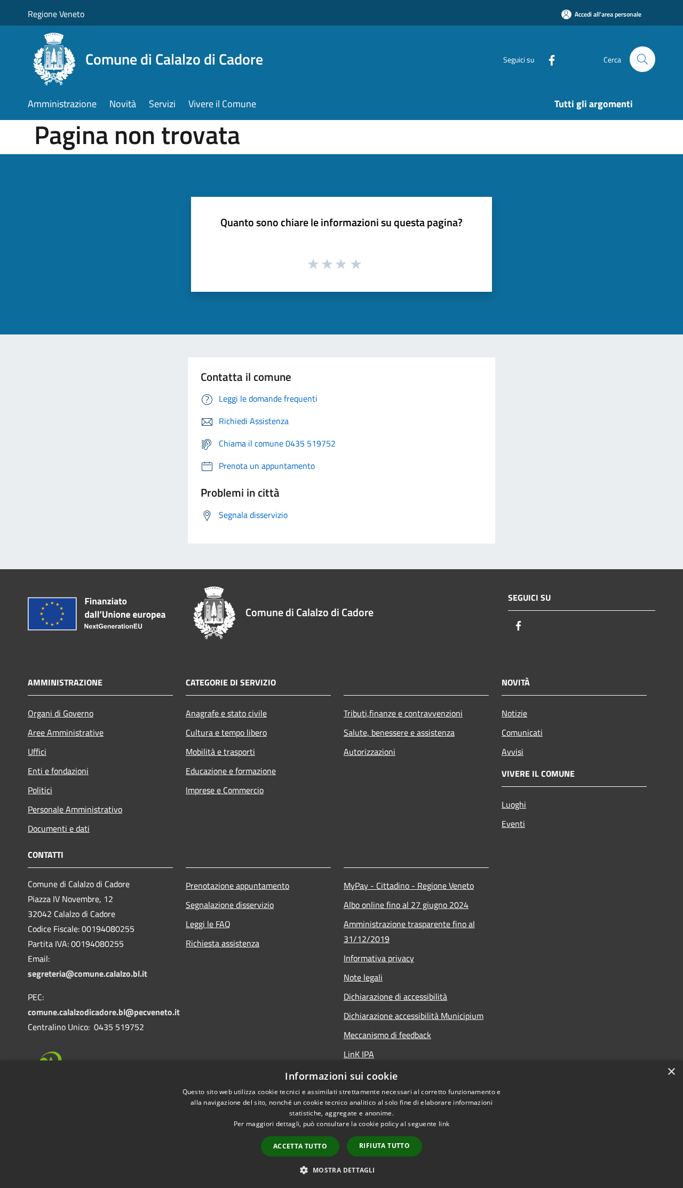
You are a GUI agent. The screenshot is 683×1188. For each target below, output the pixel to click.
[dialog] (341, 1124)
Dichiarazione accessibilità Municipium (413, 1015)
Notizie (514, 713)
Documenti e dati (59, 828)
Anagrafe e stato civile (226, 713)
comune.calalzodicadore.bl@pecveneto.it (104, 1012)
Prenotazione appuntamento (237, 885)
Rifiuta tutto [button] (384, 1145)
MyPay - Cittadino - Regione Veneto (409, 885)
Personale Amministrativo (75, 809)
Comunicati (522, 732)
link (444, 1123)
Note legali (363, 977)
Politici (40, 790)
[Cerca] (642, 59)
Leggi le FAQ (208, 924)
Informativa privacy (379, 958)
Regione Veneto (56, 13)
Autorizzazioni (369, 751)
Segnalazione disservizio (230, 904)
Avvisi (512, 751)
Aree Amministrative (66, 732)
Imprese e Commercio (225, 790)
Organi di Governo (60, 713)
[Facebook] (547, 59)
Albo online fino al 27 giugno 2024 (406, 904)
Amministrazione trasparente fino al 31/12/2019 (409, 931)
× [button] (671, 1072)
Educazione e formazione (231, 770)
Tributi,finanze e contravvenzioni (403, 713)
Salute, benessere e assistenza (399, 732)
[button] (341, 1170)
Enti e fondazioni (58, 770)
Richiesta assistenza (222, 943)
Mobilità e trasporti (220, 751)
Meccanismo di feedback (387, 1034)
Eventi (513, 823)
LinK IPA (359, 1054)
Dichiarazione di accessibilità (395, 996)
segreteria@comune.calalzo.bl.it (87, 973)
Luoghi (514, 804)
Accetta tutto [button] (300, 1146)
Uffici (37, 751)
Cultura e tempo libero (226, 732)
